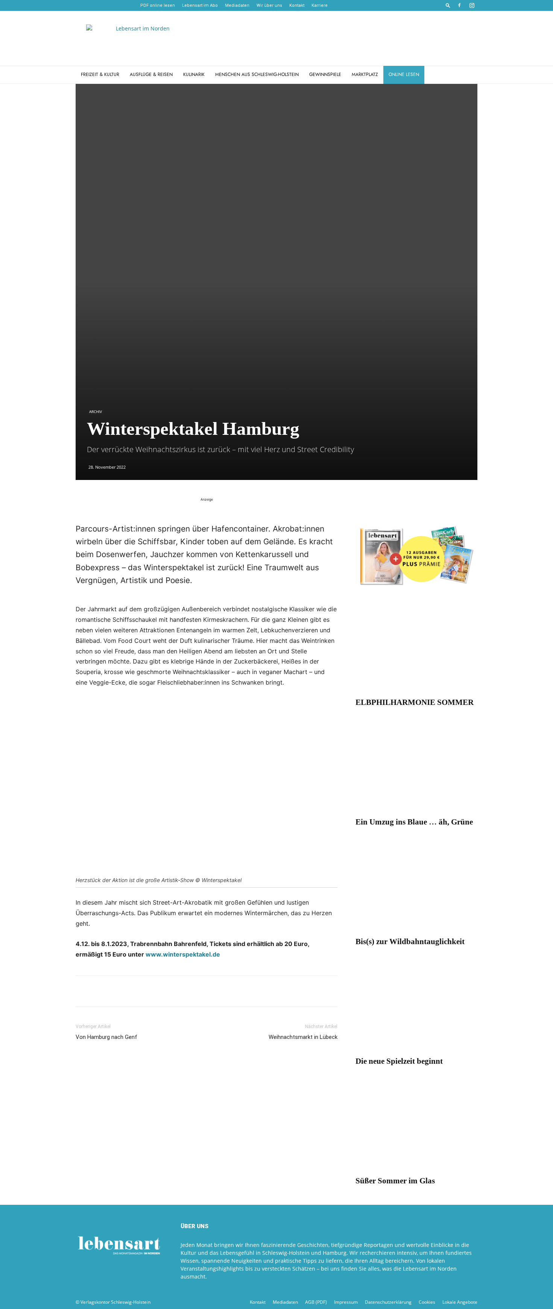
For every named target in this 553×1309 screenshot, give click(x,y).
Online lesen (404, 75)
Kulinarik (194, 75)
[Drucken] (135, 991)
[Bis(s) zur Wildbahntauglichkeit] (416, 888)
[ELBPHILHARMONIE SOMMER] (416, 648)
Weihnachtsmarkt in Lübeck (303, 1037)
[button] (448, 5)
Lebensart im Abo (200, 5)
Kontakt (296, 5)
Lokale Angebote (459, 1302)
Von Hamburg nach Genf (106, 1037)
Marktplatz (365, 75)
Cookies (427, 1302)
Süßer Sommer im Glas (395, 1180)
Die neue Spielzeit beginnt (399, 1061)
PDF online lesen (157, 5)
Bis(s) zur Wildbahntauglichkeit (410, 941)
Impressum (346, 1302)
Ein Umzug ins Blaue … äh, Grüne (414, 821)
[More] (170, 991)
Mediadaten (237, 5)
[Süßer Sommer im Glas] (416, 1127)
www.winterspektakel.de (183, 954)
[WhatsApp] (100, 991)
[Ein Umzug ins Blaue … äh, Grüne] (416, 768)
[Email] (117, 991)
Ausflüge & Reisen (151, 75)
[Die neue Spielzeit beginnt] (416, 1007)
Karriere (319, 5)
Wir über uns (269, 5)
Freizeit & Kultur (100, 75)
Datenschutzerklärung (388, 1302)
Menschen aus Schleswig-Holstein (257, 75)
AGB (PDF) (316, 1302)
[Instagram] (471, 5)
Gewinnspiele (325, 75)
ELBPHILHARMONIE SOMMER (415, 702)
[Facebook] (459, 5)
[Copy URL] (152, 991)
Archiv (95, 411)
